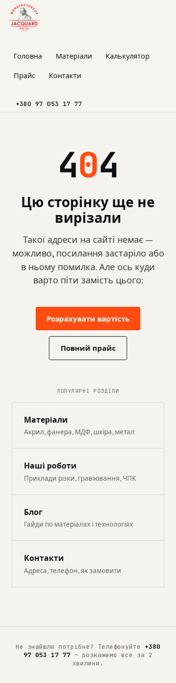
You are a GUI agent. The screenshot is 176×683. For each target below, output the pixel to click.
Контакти (65, 75)
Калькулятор (128, 56)
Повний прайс (88, 348)
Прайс (24, 75)
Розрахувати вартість (88, 318)
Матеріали (74, 56)
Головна (28, 56)
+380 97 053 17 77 (49, 104)
